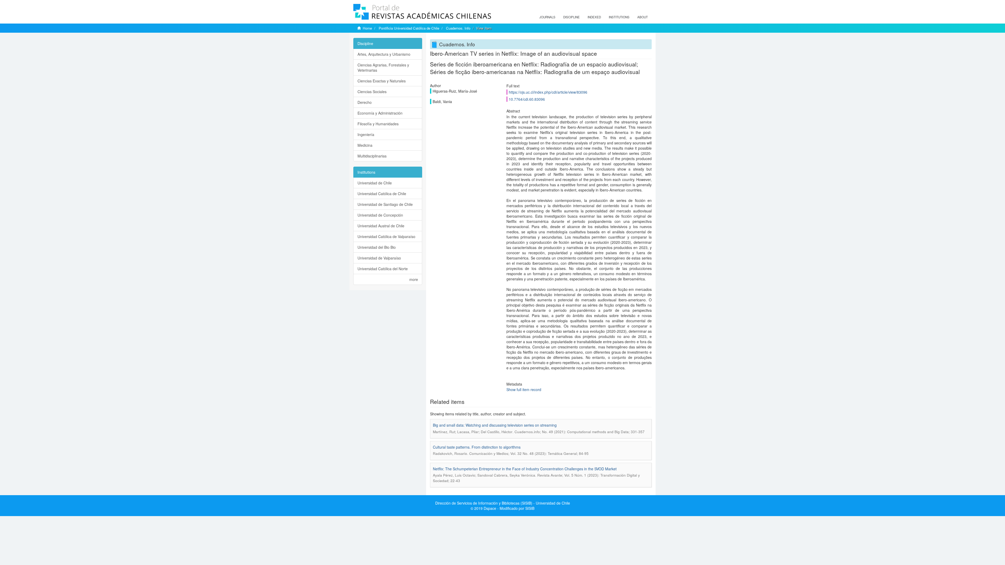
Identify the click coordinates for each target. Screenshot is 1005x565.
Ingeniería (366, 134)
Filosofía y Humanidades (378, 123)
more (413, 279)
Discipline (571, 17)
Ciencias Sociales (372, 91)
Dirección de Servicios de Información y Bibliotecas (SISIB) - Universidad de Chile (502, 503)
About (642, 17)
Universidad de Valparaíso (379, 258)
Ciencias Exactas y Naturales (382, 80)
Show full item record (523, 389)
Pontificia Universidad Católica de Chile (409, 28)
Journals (547, 17)
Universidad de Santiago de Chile (385, 204)
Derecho (365, 102)
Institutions (619, 17)
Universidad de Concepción (380, 215)
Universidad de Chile (375, 182)
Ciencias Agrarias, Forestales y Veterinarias (383, 67)
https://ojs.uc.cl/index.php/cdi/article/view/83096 (548, 92)
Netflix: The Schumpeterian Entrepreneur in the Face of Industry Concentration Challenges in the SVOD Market (525, 468)
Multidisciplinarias (372, 156)
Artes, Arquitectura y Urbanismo (384, 54)
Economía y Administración (380, 113)
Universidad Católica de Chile (382, 193)
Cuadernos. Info (458, 28)
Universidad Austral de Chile (381, 225)
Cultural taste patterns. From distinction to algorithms (477, 447)
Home (367, 28)
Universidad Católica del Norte (383, 268)
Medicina (365, 145)
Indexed (594, 17)
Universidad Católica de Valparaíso (386, 236)
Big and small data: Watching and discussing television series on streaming (495, 425)
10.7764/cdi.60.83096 (527, 99)
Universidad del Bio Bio (377, 247)
